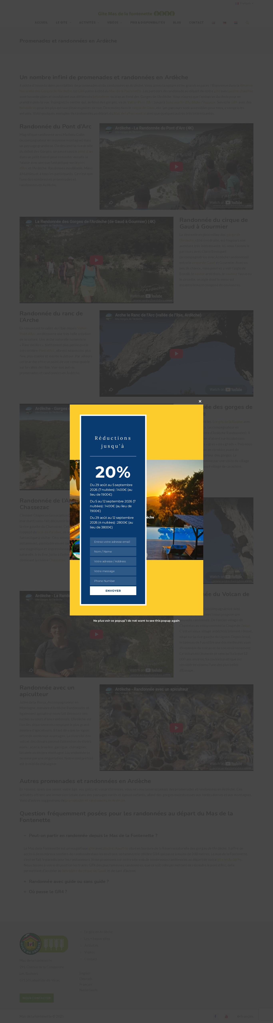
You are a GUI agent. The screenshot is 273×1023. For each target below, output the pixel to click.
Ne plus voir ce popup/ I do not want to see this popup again (136, 620)
